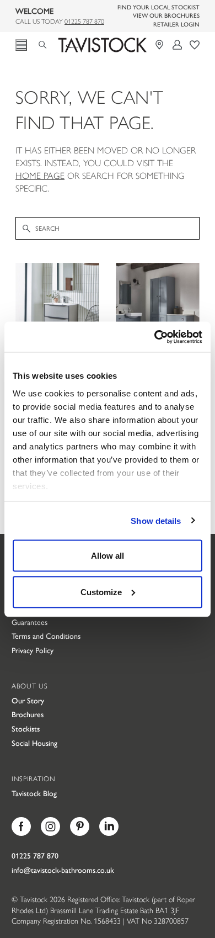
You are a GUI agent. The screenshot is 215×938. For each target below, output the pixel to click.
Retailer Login (176, 24)
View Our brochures (166, 15)
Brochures (28, 713)
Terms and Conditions (46, 635)
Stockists (26, 728)
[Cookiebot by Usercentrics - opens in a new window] (154, 337)
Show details (156, 520)
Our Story (28, 700)
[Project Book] (195, 45)
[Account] (177, 45)
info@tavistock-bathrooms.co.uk (63, 869)
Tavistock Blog (34, 792)
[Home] (102, 45)
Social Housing (34, 742)
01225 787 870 (84, 21)
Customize (101, 591)
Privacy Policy (32, 649)
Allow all (107, 555)
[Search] (46, 43)
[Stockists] (160, 45)
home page (39, 175)
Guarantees (29, 621)
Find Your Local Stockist (158, 7)
